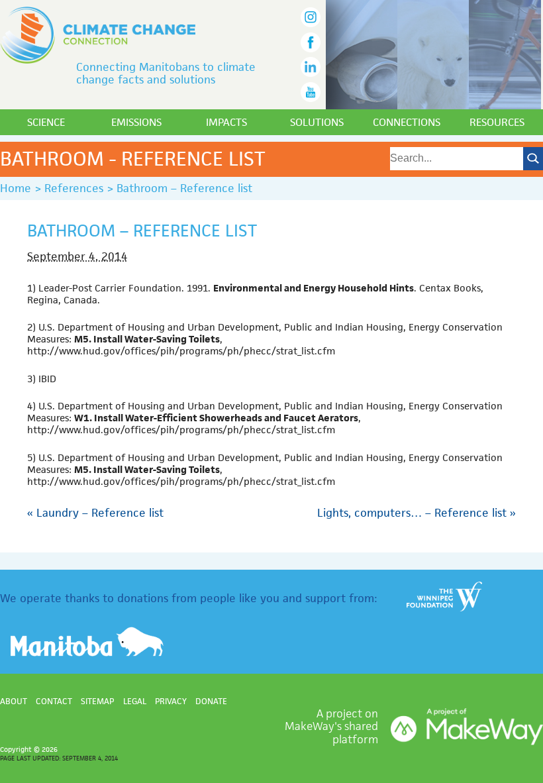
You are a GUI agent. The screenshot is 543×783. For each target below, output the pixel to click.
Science (46, 122)
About (13, 701)
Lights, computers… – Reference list (416, 512)
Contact (54, 701)
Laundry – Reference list (95, 512)
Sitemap (97, 701)
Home (15, 188)
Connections (406, 122)
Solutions (317, 122)
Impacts (226, 122)
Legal (134, 701)
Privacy (171, 701)
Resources (496, 122)
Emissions (136, 122)
